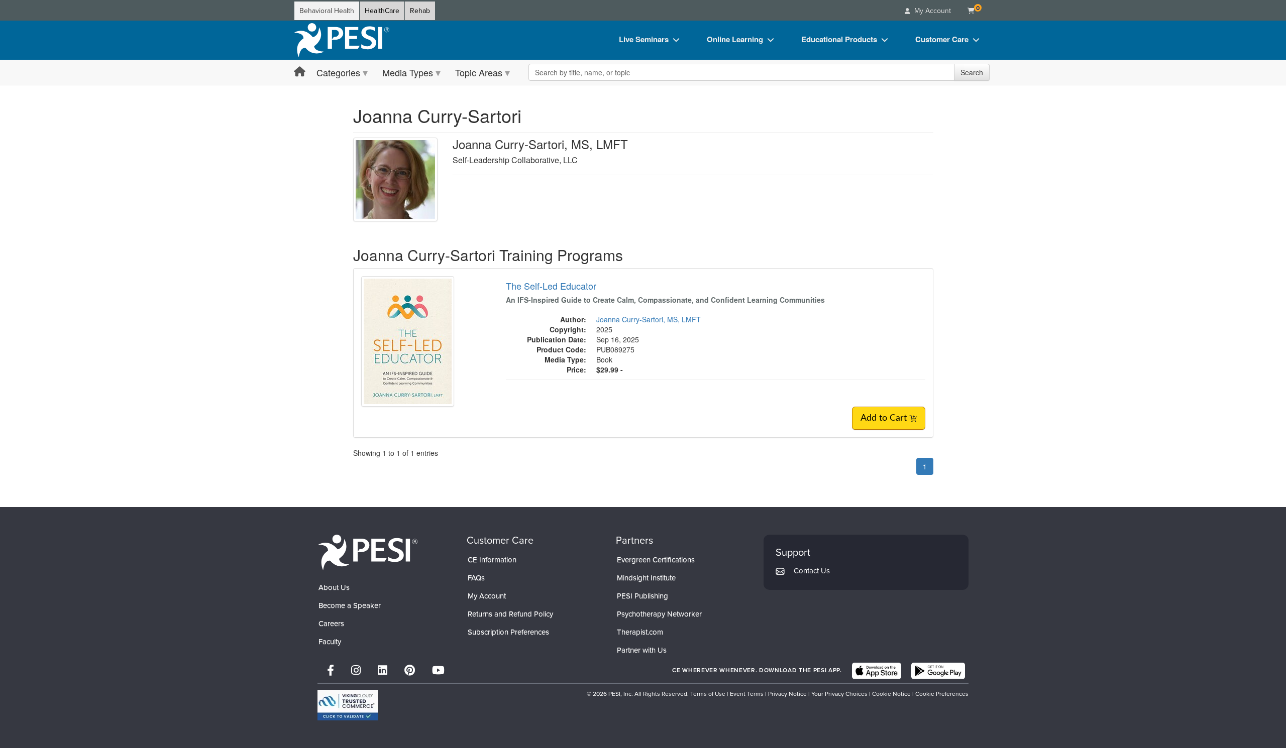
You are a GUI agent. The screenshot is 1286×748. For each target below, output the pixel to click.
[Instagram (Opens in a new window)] (356, 670)
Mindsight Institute (646, 577)
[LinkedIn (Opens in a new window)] (382, 670)
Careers (331, 623)
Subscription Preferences (508, 632)
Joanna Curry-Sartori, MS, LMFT (648, 319)
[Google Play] (938, 671)
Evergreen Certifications (656, 559)
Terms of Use (707, 693)
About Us (334, 587)
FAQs (476, 577)
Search (971, 72)
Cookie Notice (891, 693)
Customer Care (942, 39)
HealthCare (382, 11)
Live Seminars (644, 39)
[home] (341, 40)
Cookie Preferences (942, 693)
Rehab (420, 11)
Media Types (407, 72)
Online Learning (735, 39)
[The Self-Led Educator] (407, 340)
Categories (338, 72)
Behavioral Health (326, 11)
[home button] (299, 72)
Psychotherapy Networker (659, 613)
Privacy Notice (787, 693)
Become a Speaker (349, 605)
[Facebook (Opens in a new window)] (331, 670)
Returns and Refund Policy (510, 613)
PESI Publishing (642, 595)
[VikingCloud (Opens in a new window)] (347, 705)
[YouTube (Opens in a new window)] (438, 670)
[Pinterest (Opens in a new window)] (409, 670)
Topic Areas (478, 72)
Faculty (329, 641)
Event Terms (747, 693)
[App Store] (876, 671)
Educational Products (839, 39)
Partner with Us (642, 650)
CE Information (492, 559)
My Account (487, 595)
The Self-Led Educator (551, 285)
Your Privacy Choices (839, 693)
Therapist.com (640, 632)
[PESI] (367, 552)
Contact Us (812, 570)
